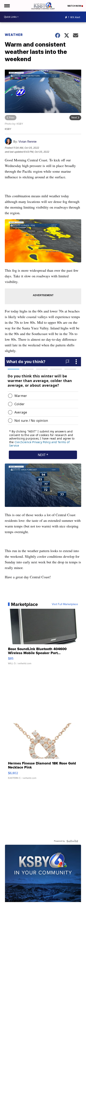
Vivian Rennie (27, 141)
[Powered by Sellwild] (72, 841)
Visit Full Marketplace (65, 604)
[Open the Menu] (6, 5)
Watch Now (74, 6)
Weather (14, 35)
